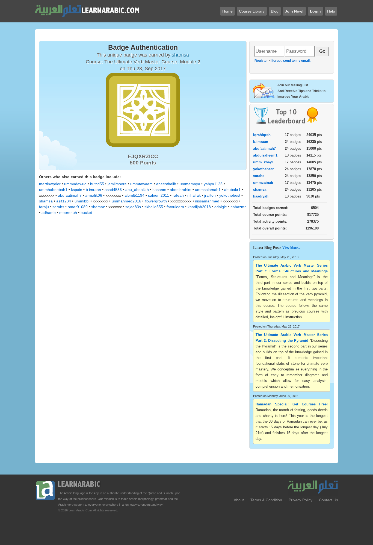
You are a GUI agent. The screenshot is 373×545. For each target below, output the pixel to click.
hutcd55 (97, 184)
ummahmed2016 (126, 201)
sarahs (58, 207)
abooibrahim (180, 189)
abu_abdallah (137, 189)
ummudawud (75, 184)
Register (261, 61)
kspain (76, 189)
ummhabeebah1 (53, 189)
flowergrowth (156, 201)
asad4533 (113, 189)
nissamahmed (207, 201)
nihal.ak (194, 195)
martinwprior (50, 184)
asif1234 (63, 201)
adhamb (49, 212)
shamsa (46, 201)
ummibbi (82, 201)
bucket (86, 212)
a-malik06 (93, 195)
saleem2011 (158, 195)
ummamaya (190, 184)
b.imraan (93, 189)
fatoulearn (175, 207)
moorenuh (68, 212)
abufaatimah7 (70, 195)
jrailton (210, 195)
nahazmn (238, 207)
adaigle (220, 207)
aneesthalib (166, 184)
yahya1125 (213, 184)
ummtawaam (141, 184)
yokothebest (229, 195)
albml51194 (134, 195)
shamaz (98, 207)
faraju (44, 207)
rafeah (178, 195)
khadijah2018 (199, 207)
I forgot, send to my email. (290, 61)
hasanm (159, 189)
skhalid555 (153, 207)
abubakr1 (232, 189)
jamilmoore (117, 184)
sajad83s (133, 207)
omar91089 (78, 207)
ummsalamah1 (208, 189)
